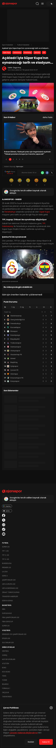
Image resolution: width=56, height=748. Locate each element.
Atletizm (5, 663)
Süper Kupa (6, 52)
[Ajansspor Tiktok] (3, 529)
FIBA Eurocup (7, 621)
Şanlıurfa (37, 52)
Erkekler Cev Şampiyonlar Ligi (14, 634)
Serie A (5, 576)
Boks (4, 667)
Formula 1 (6, 688)
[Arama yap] (37, 3)
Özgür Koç (17, 67)
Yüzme (4, 680)
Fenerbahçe (27, 52)
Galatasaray (17, 52)
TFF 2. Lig (5, 555)
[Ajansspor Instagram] (3, 524)
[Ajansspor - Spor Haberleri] (9, 3)
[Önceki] (6, 159)
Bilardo (5, 684)
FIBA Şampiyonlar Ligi (10, 617)
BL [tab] (51, 307)
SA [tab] (44, 307)
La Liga (5, 572)
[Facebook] (47, 172)
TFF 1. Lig (5, 551)
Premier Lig (6, 567)
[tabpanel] (28, 346)
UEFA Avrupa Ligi (8, 584)
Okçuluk (5, 692)
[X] (51, 172)
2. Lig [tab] (22, 307)
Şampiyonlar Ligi (8, 580)
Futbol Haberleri (23, 45)
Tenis (4, 676)
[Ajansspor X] (3, 520)
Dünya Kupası (7, 600)
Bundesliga (6, 563)
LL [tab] (37, 307)
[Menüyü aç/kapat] (42, 3)
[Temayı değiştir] (50, 3)
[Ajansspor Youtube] (3, 534)
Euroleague (7, 613)
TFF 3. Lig (5, 559)
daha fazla (47, 117)
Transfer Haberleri (10, 596)
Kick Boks (6, 672)
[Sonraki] (50, 159)
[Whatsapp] (42, 172)
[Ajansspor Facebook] (3, 515)
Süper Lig (6, 547)
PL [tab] (30, 307)
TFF (44, 52)
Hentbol (5, 651)
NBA (3, 609)
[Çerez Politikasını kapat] (51, 707)
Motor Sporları (8, 659)
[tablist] (28, 307)
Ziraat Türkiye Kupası (10, 592)
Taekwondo (7, 696)
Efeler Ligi (6, 638)
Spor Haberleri (7, 45)
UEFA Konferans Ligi (10, 588)
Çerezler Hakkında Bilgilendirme (24, 732)
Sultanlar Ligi (8, 642)
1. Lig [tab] (13, 307)
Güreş (4, 655)
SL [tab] (5, 307)
